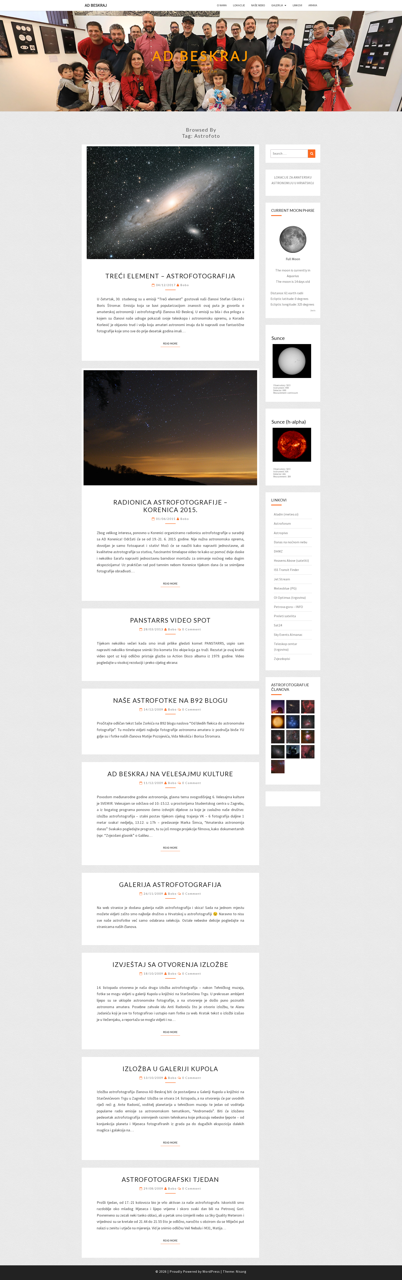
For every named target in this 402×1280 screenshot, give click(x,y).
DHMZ (278, 551)
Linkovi (297, 5)
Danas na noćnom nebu (290, 542)
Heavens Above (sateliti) (291, 560)
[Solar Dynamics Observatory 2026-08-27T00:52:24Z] (292, 362)
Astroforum (282, 523)
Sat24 (278, 625)
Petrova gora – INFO (288, 607)
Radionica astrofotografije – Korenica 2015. (170, 505)
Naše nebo (258, 5)
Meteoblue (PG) (285, 588)
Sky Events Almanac (288, 634)
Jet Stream (282, 579)
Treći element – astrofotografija (170, 276)
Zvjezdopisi (282, 659)
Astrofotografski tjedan (170, 1179)
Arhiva (312, 5)
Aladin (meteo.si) (286, 514)
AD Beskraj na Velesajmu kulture (170, 774)
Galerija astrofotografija (170, 884)
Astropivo (281, 533)
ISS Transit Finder (286, 570)
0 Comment (191, 629)
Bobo (184, 285)
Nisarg (241, 1271)
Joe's (312, 310)
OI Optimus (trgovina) (290, 597)
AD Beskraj (96, 5)
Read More (171, 343)
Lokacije (239, 5)
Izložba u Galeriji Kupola (170, 1068)
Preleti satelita (285, 616)
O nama (222, 5)
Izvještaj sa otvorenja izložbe (170, 964)
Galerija (277, 5)
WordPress (211, 1271)
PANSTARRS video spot (170, 620)
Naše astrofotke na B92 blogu (170, 700)
